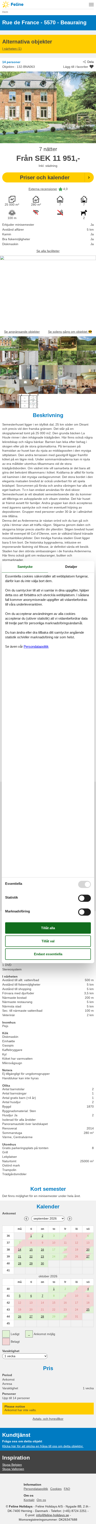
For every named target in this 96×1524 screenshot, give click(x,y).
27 (88, 1256)
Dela (90, 62)
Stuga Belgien (12, 1464)
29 (31, 1263)
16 (42, 1249)
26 (19, 1316)
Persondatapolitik (36, 1489)
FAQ (67, 1489)
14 (19, 1249)
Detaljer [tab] (71, 567)
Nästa (69, 1218)
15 (31, 1249)
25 (88, 1309)
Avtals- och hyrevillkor (48, 1419)
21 (19, 1256)
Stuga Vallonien (13, 1469)
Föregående (26, 1218)
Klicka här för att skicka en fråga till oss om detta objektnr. (42, 1446)
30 (42, 1263)
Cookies (56, 1489)
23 (42, 1256)
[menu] (91, 4)
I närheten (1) (12, 48)
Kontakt (29, 1500)
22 (31, 1256)
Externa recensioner (43, 189)
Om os (41, 1500)
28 (19, 1263)
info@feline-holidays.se (52, 1515)
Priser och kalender (44, 177)
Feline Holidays (48, 4)
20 (88, 1249)
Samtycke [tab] (25, 567)
